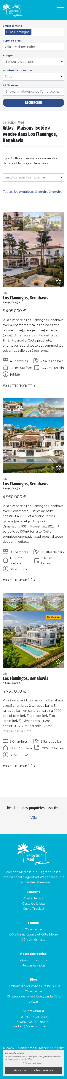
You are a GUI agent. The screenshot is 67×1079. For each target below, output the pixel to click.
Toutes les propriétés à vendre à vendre (32, 191)
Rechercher (33, 102)
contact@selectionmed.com (33, 1026)
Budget (8, 55)
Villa (34, 817)
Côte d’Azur (33, 929)
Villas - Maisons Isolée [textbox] (20, 47)
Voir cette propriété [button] (19, 386)
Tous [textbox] (8, 77)
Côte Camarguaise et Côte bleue (33, 934)
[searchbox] (34, 32)
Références (10, 85)
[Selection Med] (13, 10)
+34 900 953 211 (38, 1022)
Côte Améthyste (33, 939)
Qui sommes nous (33, 960)
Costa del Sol (33, 898)
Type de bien (12, 40)
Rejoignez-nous (33, 965)
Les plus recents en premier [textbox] (25, 177)
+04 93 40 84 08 (36, 1017)
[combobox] (33, 32)
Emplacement (12, 25)
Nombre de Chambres (18, 70)
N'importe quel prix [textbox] (19, 61)
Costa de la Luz (33, 903)
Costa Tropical (33, 909)
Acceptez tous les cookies (33, 1070)
